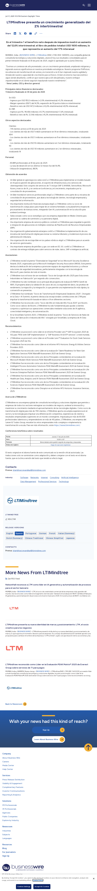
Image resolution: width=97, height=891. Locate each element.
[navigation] (89, 5)
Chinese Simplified (54, 538)
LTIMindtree (41, 55)
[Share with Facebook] (25, 33)
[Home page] (15, 5)
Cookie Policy (38, 880)
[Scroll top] (88, 747)
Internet (44, 477)
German (42, 533)
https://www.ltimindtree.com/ (67, 425)
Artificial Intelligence (70, 477)
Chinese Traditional (34, 538)
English (9, 533)
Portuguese (31, 533)
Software (24, 477)
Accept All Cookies (42, 886)
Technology (64, 481)
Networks (34, 477)
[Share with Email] (30, 33)
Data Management (28, 481)
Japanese (70, 538)
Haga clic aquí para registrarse (61, 445)
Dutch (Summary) (14, 538)
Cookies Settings (23, 886)
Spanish (19, 533)
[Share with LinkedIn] (15, 33)
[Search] (84, 5)
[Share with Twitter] (20, 33)
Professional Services (47, 481)
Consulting (54, 477)
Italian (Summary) (66, 533)
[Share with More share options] (41, 33)
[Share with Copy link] (36, 33)
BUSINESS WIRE (27, 55)
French (52, 533)
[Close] (93, 879)
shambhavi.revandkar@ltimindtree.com (29, 470)
